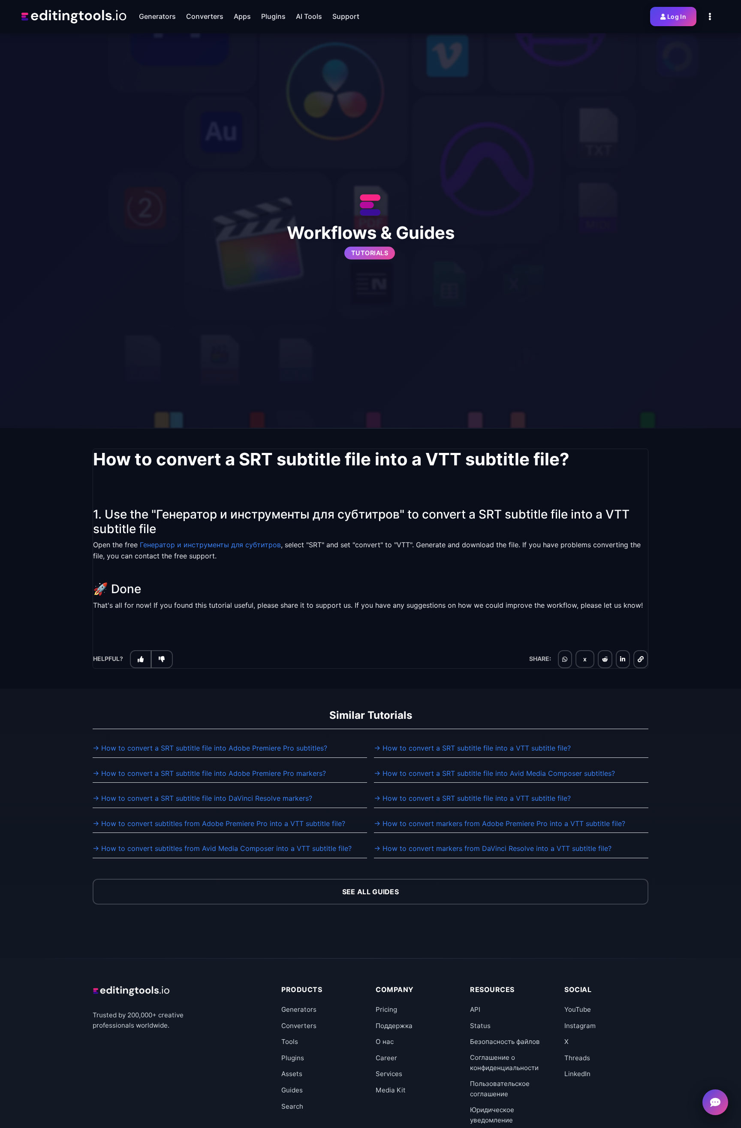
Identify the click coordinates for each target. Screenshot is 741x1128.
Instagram (580, 1026)
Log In (676, 16)
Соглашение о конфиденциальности (504, 1062)
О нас (385, 1042)
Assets (291, 1074)
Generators (298, 1009)
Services (389, 1074)
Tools (289, 1042)
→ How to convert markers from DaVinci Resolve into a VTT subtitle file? (492, 848)
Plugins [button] (273, 16)
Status (480, 1026)
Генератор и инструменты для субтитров (210, 544)
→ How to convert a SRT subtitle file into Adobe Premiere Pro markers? (209, 773)
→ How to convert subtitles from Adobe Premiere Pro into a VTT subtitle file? (219, 823)
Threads (577, 1058)
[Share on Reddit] (605, 659)
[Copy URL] (640, 659)
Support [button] (345, 16)
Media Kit (391, 1090)
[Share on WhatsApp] (565, 659)
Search (292, 1106)
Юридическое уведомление (492, 1115)
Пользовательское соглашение (500, 1089)
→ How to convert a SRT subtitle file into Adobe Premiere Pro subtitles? (210, 748)
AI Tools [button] (309, 16)
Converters (298, 1026)
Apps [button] (242, 16)
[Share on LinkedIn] (623, 659)
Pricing (386, 1009)
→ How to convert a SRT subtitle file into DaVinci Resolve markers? (202, 798)
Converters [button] (204, 16)
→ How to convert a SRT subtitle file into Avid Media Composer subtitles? (494, 773)
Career (386, 1058)
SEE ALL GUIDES (370, 891)
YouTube (577, 1009)
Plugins (292, 1058)
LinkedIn (577, 1074)
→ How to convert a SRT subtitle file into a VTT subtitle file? (472, 748)
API (475, 1009)
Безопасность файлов (505, 1042)
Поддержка (394, 1026)
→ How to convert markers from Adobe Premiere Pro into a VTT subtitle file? (499, 823)
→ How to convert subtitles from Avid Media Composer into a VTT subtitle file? (222, 848)
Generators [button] (157, 16)
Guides (292, 1090)
